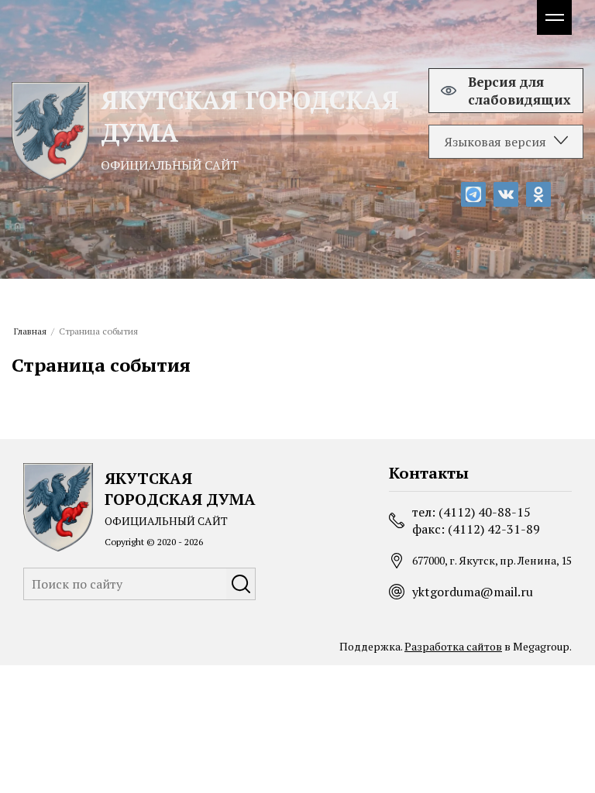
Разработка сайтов (453, 646)
